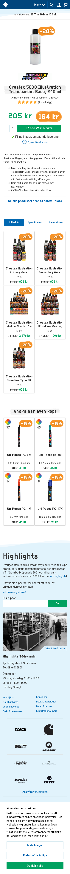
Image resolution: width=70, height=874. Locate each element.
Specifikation (35, 222)
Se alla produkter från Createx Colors (35, 201)
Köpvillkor (41, 697)
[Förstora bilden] (35, 46)
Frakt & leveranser (12, 711)
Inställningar (35, 845)
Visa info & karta (55, 648)
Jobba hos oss (11, 706)
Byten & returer (44, 706)
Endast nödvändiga (35, 855)
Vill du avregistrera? (14, 592)
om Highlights (58, 576)
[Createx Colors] (35, 76)
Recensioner (56, 222)
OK (57, 603)
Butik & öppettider (46, 701)
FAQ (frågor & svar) (46, 711)
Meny (37, 4)
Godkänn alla (35, 865)
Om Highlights (10, 702)
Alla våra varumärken (35, 791)
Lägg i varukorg (39, 128)
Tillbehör (14, 222)
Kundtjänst (8, 697)
